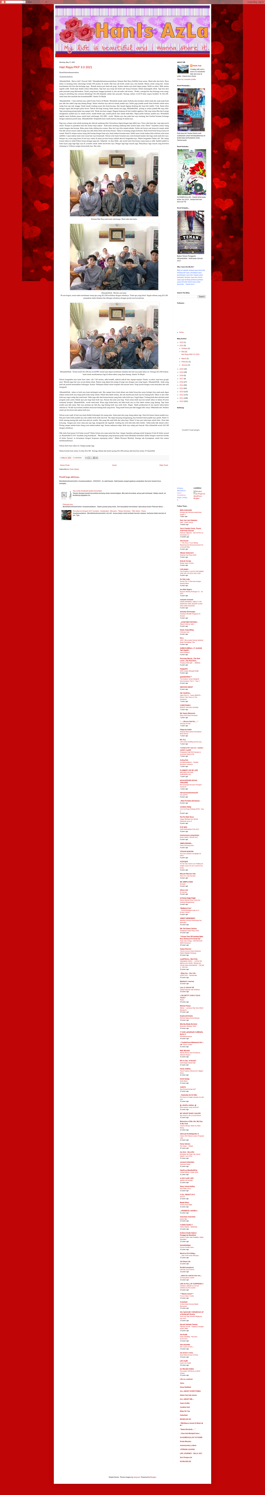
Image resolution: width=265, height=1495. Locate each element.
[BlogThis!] (89, 457)
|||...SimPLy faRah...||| (188, 1105)
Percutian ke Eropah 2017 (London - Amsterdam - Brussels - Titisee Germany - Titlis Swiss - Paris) (109, 511)
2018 (182, 375)
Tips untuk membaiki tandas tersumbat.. (87, 491)
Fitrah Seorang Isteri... (187, 845)
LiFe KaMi (184, 1361)
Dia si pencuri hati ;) (186, 1347)
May (183, 352)
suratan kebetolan (187, 1162)
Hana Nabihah (185, 1387)
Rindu (182, 1000)
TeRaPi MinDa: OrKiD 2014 (189, 1172)
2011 (182, 398)
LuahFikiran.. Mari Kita (189, 959)
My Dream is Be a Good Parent (190, 1115)
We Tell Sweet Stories (188, 929)
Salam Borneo (185, 949)
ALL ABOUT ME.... (187, 1399)
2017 (182, 379)
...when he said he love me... (191, 1276)
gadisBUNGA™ (186, 677)
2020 (182, 369)
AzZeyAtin (184, 760)
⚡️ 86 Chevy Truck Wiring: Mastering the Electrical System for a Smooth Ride (191, 545)
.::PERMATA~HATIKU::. (189, 1211)
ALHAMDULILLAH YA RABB (191, 1437)
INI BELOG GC (185, 1419)
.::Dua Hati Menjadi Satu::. (190, 1433)
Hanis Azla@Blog (187, 630)
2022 (182, 342)
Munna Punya (185, 1006)
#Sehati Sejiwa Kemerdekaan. (190, 1018)
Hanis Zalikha (185, 1069)
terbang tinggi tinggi (187, 898)
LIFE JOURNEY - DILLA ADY (191, 1453)
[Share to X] (91, 457)
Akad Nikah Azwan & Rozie (189, 1355)
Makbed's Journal (187, 981)
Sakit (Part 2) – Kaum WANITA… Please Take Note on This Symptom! (191, 697)
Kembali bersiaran (186, 1036)
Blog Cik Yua (185, 1411)
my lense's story (186, 1353)
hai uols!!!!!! (184, 795)
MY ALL (183, 740)
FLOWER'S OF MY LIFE (189, 770)
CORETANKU (185, 705)
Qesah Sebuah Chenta (189, 1324)
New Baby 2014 (185, 1188)
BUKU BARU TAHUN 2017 (189, 837)
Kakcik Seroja (185, 561)
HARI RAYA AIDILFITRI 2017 (189, 829)
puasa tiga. (183, 1219)
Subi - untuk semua (186, 522)
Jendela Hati (185, 1407)
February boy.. (68, 504)
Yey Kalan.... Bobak (186, 1146)
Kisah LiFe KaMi (185, 1363)
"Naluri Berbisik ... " (187, 1429)
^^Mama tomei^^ (187, 1294)
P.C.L (182, 638)
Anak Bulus (184, 1081)
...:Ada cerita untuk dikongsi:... (190, 1255)
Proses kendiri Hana (187, 1247)
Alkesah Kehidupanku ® (189, 1134)
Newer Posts (65, 465)
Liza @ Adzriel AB (187, 987)
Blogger (153, 1477)
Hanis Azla (197, 66)
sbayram (137, 1477)
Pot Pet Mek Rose (187, 817)
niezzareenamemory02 (189, 793)
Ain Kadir (183, 1335)
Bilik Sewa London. (186, 1044)
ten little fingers (186, 589)
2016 (182, 382)
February (185, 362)
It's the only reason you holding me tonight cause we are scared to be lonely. (191, 866)
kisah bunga (185, 1079)
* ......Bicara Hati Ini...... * (189, 721)
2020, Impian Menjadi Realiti (189, 671)
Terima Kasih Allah (186, 1204)
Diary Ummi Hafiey (187, 1186)
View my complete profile (186, 79)
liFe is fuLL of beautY (188, 1061)
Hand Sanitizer (185, 652)
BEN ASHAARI (186, 510)
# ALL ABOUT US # (187, 1195)
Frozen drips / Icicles (187, 1296)
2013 (182, 392)
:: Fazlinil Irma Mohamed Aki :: (192, 1042)
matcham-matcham (187, 1217)
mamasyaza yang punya (189, 835)
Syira (182, 1383)
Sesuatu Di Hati (185, 723)
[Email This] (86, 457)
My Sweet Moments (187, 713)
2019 (182, 372)
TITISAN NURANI (186, 851)
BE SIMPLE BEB (186, 882)
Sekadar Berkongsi (187, 612)
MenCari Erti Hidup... (188, 1253)
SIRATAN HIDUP (186, 687)
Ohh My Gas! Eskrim (187, 1269)
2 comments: (77, 457)
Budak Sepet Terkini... (187, 563)
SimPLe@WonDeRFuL (189, 1170)
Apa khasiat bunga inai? (188, 1089)
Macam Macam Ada (188, 874)
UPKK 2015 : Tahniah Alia (188, 975)
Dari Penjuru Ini (186, 1457)
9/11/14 (182, 1196)
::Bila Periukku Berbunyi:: (190, 801)
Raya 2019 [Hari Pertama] (188, 715)
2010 (182, 401)
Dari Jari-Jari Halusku (188, 520)
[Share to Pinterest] (97, 457)
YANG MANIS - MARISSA (188, 1227)
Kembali (182, 884)
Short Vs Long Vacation (188, 876)
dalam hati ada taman (188, 1395)
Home (114, 465)
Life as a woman (186, 1379)
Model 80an (184, 1203)
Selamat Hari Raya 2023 (188, 555)
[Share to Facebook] (94, 457)
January (184, 365)
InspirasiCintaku (186, 1016)
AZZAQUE (184, 862)
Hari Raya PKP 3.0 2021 (75, 67)
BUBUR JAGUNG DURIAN (189, 707)
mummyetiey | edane (188, 1445)
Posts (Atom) (74, 469)
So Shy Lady (185, 579)
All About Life (185, 1262)
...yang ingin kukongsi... (189, 622)
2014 (182, 388)
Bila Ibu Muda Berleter (188, 1024)
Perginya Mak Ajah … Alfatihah (190, 663)
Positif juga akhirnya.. (69, 477)
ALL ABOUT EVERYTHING (190, 1391)
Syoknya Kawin (185, 1164)
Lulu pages (184, 569)
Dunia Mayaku (185, 1441)
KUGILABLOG (185, 1461)
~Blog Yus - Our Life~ (188, 973)
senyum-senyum (186, 600)
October (184, 348)
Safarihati (184, 1415)
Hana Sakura (185, 1144)
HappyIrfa (184, 669)
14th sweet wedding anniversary (191, 742)
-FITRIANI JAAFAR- (187, 1449)
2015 (182, 385)
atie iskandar (185, 1345)
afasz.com (184, 890)
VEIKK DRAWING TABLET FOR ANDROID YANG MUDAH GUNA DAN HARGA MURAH (191, 604)
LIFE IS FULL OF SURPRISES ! (192, 1284)
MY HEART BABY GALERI (190, 1113)
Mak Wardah (185, 1051)
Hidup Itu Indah (186, 730)
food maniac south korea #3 (189, 1107)
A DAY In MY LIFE (187, 1178)
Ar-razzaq (183, 892)
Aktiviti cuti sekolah (186, 1180)
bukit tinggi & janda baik (188, 1063)
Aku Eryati (184, 541)
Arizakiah (183, 1302)
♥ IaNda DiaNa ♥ (186, 1225)
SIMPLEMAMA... (186, 843)
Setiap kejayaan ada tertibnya (190, 989)
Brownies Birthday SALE (188, 1026)
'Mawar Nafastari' (187, 553)
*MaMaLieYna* (185, 908)
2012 (182, 395)
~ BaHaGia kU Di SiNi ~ (189, 1095)
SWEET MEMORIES (187, 918)
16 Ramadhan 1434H (187, 1278)
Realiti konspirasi (187, 1267)
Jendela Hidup (185, 807)
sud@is (183, 1087)
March (184, 358)
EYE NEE (183, 827)
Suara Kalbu (185, 1403)
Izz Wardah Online (187, 1369)
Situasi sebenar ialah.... (187, 624)
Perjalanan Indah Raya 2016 (189, 930)
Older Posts (163, 465)
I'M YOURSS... (185, 693)
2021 (182, 346)
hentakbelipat (185, 1245)
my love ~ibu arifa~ (187, 1152)
